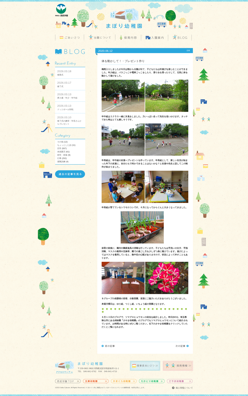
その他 (60, 142)
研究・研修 (62, 155)
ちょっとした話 (64, 145)
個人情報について (184, 388)
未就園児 (61, 152)
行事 (59, 158)
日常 (59, 148)
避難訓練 (61, 161)
